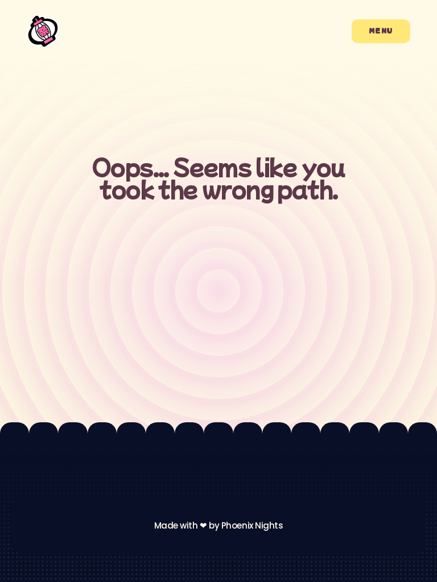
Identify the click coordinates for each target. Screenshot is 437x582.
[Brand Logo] (43, 31)
